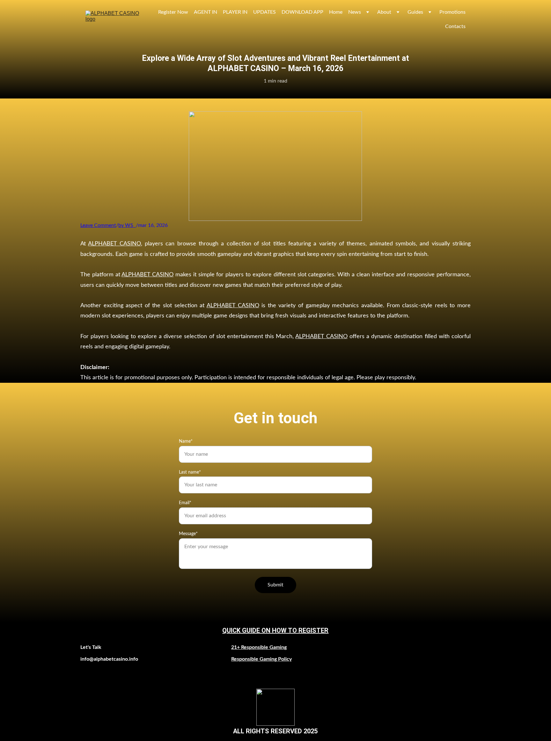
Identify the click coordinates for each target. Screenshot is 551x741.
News (354, 12)
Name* (186, 441)
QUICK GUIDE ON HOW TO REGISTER (275, 630)
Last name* (190, 472)
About (384, 12)
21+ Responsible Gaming (259, 647)
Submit (275, 584)
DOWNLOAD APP (302, 12)
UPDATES (264, 12)
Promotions (452, 12)
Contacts (455, 26)
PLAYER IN (235, 12)
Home (335, 12)
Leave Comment (98, 225)
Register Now (173, 12)
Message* (188, 534)
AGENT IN (205, 12)
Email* (185, 503)
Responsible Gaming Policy (261, 659)
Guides (415, 12)
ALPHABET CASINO (114, 244)
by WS (125, 225)
